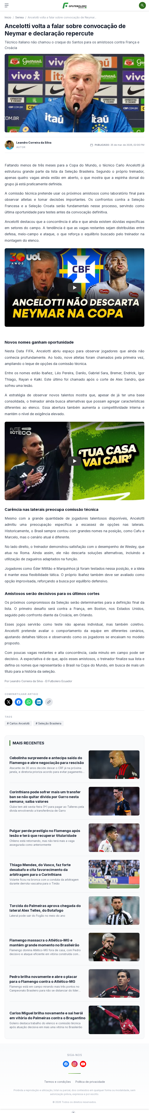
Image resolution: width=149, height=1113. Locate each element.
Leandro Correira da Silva (33, 142)
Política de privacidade (90, 1081)
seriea (19, 17)
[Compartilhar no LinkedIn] (39, 702)
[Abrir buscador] (142, 5)
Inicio (8, 17)
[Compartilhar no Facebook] (19, 702)
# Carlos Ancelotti (18, 723)
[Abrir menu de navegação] (6, 5)
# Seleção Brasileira (48, 723)
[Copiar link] (49, 702)
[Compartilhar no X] (8, 702)
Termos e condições (57, 1081)
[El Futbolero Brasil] (75, 5)
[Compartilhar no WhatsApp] (29, 702)
